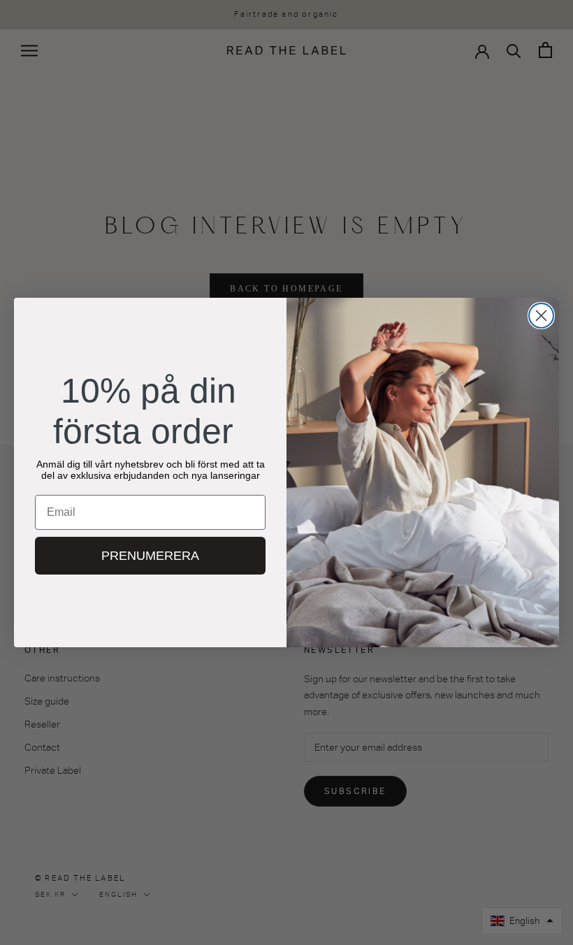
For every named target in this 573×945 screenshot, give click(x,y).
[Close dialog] (541, 315)
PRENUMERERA (150, 556)
